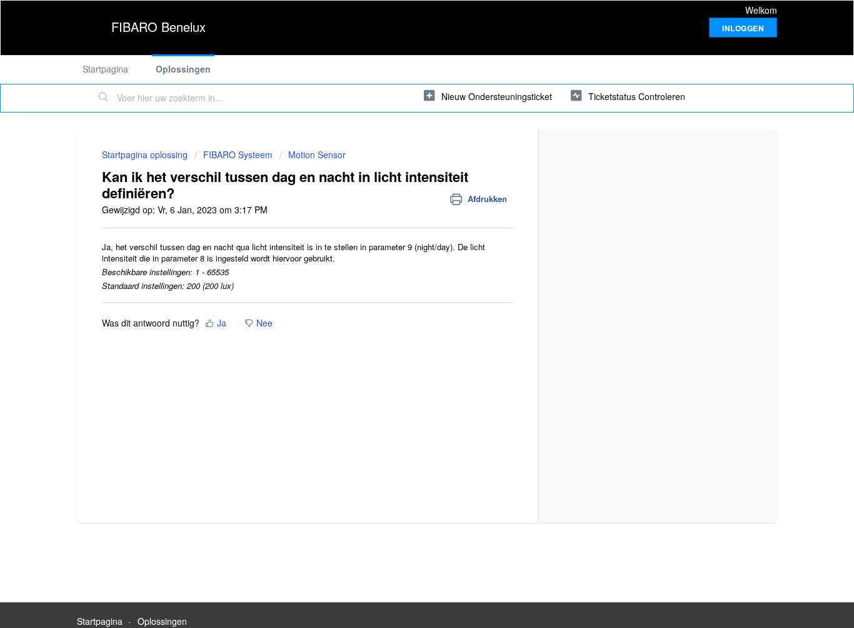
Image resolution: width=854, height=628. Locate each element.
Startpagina (105, 69)
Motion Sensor (317, 154)
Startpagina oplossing (146, 154)
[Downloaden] (404, 148)
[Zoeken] (104, 98)
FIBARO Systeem (238, 154)
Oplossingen (183, 69)
